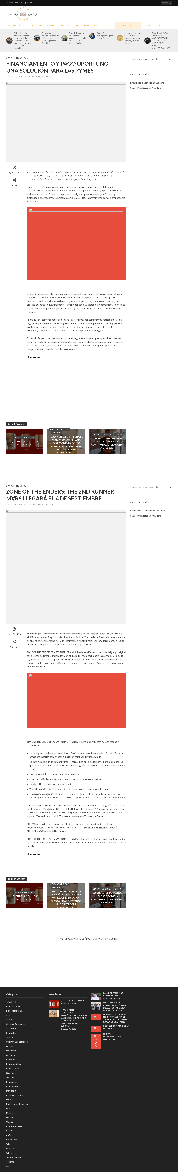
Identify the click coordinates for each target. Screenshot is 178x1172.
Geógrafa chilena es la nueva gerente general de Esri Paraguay (106, 35)
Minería (161, 25)
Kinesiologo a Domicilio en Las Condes (148, 82)
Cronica (51, 25)
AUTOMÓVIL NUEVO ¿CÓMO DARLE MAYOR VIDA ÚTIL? (89, 938)
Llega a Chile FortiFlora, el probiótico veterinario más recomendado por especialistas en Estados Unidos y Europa (66, 443)
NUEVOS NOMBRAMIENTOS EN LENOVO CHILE (113, 1036)
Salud (108, 25)
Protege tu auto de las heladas (116, 1027)
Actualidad (35, 25)
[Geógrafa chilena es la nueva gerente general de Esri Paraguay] (91, 35)
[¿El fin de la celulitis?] (54, 1003)
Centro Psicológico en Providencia (146, 87)
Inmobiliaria (82, 25)
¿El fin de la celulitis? (25, 441)
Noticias (65, 25)
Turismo (146, 25)
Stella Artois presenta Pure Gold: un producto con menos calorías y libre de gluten (133, 38)
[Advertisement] (121, 13)
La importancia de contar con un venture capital (113, 995)
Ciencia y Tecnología (128, 25)
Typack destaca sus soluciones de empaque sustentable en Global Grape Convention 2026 (78, 38)
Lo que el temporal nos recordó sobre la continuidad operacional (107, 441)
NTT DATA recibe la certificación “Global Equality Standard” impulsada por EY (115, 1006)
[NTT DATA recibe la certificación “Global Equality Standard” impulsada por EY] (96, 1005)
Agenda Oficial (16, 25)
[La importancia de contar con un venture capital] (96, 996)
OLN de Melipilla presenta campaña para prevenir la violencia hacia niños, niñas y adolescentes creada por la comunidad (22, 40)
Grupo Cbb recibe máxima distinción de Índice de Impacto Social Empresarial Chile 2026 (50, 38)
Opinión (97, 25)
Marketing (56, 433)
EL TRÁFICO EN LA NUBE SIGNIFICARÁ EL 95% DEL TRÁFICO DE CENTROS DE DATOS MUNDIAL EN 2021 (115, 1018)
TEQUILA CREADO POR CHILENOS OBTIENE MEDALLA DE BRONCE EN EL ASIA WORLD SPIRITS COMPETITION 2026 (161, 40)
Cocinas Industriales (139, 74)
